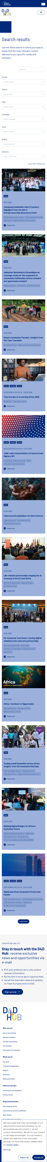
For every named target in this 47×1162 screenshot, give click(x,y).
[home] (6, 12)
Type (3, 102)
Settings (7, 1149)
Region (4, 139)
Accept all (38, 1157)
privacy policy (12, 1144)
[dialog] (24, 1140)
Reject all (24, 1157)
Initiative (5, 152)
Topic (4, 127)
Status (4, 89)
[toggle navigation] (41, 12)
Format (4, 77)
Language (5, 114)
